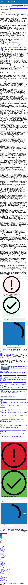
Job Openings (3, 565)
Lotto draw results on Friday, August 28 (9, 42)
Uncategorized (5, 6)
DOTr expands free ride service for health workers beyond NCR (18, 367)
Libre (1, 576)
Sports (1, 548)
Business (2, 553)
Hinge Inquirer (3, 577)
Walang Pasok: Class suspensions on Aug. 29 (10, 45)
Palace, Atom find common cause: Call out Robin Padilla (13, 391)
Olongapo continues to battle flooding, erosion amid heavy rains (13, 375)
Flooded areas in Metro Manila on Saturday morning (12, 387)
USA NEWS (3, 556)
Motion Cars (3, 582)
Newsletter (2, 564)
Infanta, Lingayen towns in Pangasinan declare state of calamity (12, 373)
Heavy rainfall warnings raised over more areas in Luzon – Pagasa (13, 48)
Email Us (2, 561)
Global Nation (3, 555)
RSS (1, 560)
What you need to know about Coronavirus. (12, 354)
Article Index (3, 574)
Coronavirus (6, 436)
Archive (2, 562)
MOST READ (11, 396)
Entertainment (3, 549)
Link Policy (2, 571)
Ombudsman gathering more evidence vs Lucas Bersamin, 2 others (14, 434)
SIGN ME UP (14, 343)
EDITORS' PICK (4, 396)
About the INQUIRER (5, 569)
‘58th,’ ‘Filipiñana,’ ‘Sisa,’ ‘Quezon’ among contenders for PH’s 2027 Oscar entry (13, 380)
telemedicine (18, 436)
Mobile (1, 558)
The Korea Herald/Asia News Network (18, 8)
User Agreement (3, 570)
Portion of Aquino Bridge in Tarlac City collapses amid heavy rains (13, 430)
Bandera (2, 578)
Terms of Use (8, 346)
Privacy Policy (15, 347)
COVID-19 (12, 436)
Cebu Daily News (4, 579)
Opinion (2, 554)
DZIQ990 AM (3, 581)
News (1, 547)
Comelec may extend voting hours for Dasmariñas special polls (13, 382)
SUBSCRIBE (24, 513)
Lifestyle (2, 550)
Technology (2, 551)
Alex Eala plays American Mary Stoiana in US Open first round (13, 385)
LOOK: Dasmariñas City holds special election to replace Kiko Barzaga (13, 378)
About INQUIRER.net (5, 568)
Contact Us (2, 563)
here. (1, 353)
